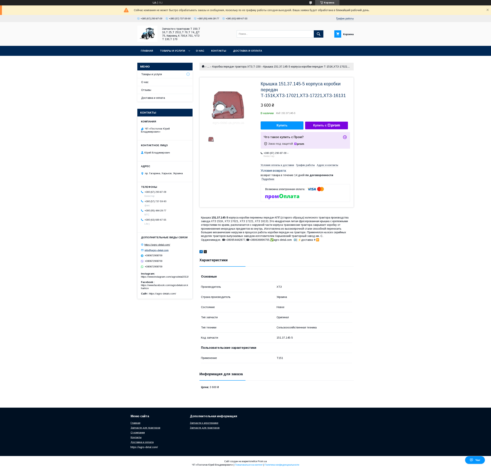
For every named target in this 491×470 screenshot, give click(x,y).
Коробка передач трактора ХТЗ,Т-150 (236, 66)
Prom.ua (262, 461)
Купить (282, 125)
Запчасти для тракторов (145, 427)
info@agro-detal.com (157, 250)
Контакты (218, 50)
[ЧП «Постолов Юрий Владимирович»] (147, 40)
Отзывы (146, 90)
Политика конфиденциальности (281, 464)
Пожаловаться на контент (249, 464)
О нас (200, 50)
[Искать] (318, 34)
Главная (147, 50)
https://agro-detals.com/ (162, 293)
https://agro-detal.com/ (157, 244)
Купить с (320, 125)
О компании (138, 432)
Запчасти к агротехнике (204, 422)
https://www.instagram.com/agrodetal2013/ (165, 276)
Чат (477, 460)
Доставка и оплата (247, 50)
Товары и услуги (172, 50)
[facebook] (201, 252)
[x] (205, 252)
